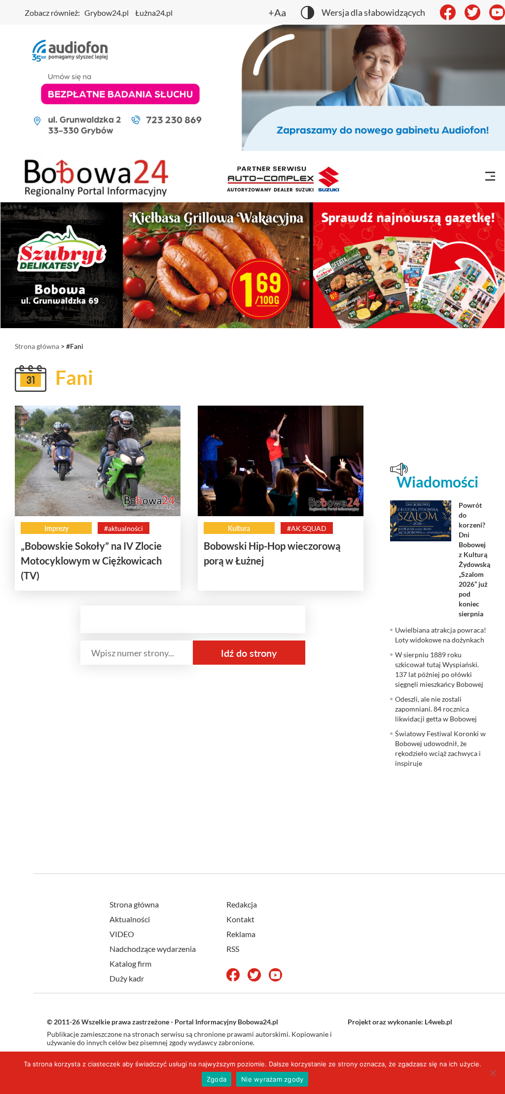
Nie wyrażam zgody (272, 1079)
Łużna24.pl (154, 12)
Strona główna (37, 346)
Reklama (240, 934)
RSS (232, 948)
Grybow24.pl (106, 12)
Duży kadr (126, 978)
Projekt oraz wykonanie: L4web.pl (400, 1022)
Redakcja (241, 904)
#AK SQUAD (306, 528)
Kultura (239, 528)
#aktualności (123, 528)
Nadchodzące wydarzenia (152, 948)
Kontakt (240, 919)
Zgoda (216, 1079)
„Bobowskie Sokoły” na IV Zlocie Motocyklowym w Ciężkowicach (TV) (91, 560)
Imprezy (56, 528)
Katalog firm (130, 963)
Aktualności (129, 919)
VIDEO (121, 934)
